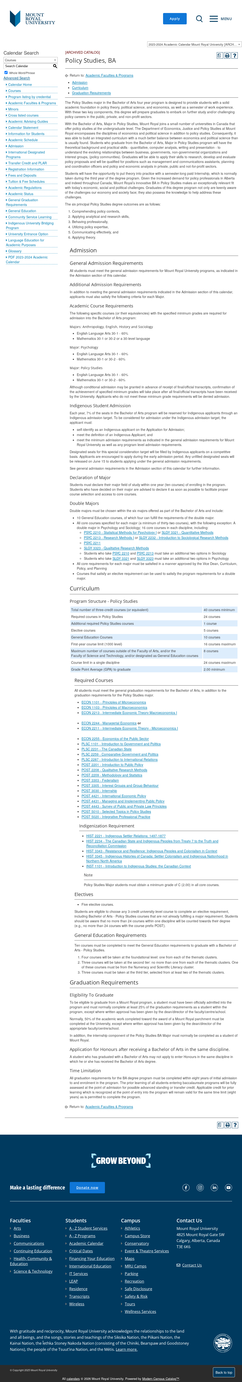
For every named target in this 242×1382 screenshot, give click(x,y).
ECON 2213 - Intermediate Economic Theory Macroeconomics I (129, 712)
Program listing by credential (29, 96)
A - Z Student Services (88, 1228)
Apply (175, 18)
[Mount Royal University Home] (32, 18)
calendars (73, 1378)
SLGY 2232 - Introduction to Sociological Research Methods (183, 537)
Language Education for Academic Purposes (25, 242)
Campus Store (137, 1235)
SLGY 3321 (120, 558)
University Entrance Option (28, 234)
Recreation (134, 1281)
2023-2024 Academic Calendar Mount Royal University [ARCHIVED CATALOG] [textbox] (195, 44)
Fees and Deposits (22, 175)
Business (22, 1235)
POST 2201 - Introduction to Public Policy (112, 764)
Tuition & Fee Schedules (26, 181)
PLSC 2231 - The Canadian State (107, 749)
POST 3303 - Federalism (100, 780)
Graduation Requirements (91, 92)
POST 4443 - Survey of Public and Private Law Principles (124, 806)
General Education (22, 210)
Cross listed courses (23, 115)
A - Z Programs (82, 1235)
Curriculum (80, 87)
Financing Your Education (92, 1258)
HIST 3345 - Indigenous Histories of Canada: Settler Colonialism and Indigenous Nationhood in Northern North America (157, 858)
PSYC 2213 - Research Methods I (109, 537)
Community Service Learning (30, 216)
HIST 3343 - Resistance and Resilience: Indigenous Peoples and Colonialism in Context (151, 850)
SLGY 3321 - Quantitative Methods (187, 532)
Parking (131, 1273)
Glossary (15, 251)
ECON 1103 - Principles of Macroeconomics (114, 707)
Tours (130, 1304)
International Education (90, 1266)
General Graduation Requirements (22, 202)
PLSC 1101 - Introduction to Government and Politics (121, 743)
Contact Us (192, 1265)
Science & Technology (33, 1271)
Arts (17, 1228)
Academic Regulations (25, 187)
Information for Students (26, 133)
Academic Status (20, 193)
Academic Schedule (23, 139)
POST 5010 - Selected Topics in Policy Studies (116, 811)
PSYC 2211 (92, 542)
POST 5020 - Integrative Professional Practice (116, 816)
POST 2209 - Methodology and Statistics (112, 775)
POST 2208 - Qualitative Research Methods (114, 769)
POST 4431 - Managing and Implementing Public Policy (123, 801)
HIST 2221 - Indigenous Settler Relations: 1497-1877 (126, 835)
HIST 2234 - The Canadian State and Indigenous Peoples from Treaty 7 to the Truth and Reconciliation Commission (152, 843)
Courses (14, 90)
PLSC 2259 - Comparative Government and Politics (120, 754)
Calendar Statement (23, 127)
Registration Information (26, 169)
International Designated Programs (25, 154)
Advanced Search (17, 77)
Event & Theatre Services (147, 1251)
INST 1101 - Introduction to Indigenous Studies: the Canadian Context (138, 866)
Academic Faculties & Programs (32, 103)
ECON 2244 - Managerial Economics (109, 723)
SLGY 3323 (145, 558)
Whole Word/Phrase (22, 72)
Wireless (76, 1304)
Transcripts (79, 1296)
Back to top (224, 1372)
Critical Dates (81, 1251)
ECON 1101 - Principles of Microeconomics (114, 702)
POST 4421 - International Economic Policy (114, 795)
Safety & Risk (136, 1296)
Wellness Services (140, 1311)
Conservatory (137, 1243)
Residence (78, 1288)
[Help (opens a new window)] (234, 55)
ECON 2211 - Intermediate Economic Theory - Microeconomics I (130, 728)
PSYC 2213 (145, 553)
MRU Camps (136, 1266)
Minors (13, 109)
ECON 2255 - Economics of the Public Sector (115, 738)
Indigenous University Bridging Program (30, 225)
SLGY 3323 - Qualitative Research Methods (116, 548)
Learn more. (127, 1349)
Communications (29, 1243)
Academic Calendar (86, 1243)
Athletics (132, 1228)
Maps (129, 1258)
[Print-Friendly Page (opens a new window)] (227, 55)
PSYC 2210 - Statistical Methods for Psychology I (120, 532)
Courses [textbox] (10, 60)
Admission (16, 146)
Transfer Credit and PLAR (27, 163)
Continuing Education (33, 1251)
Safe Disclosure (138, 1288)
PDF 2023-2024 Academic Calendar (27, 259)
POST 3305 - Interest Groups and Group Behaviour (120, 785)
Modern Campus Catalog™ (160, 1378)
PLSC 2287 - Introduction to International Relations (120, 759)
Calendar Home (20, 84)
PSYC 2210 (120, 553)
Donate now (87, 1187)
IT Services (78, 1273)
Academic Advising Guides (28, 121)
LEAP (73, 1281)
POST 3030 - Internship (99, 790)
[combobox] (194, 44)
